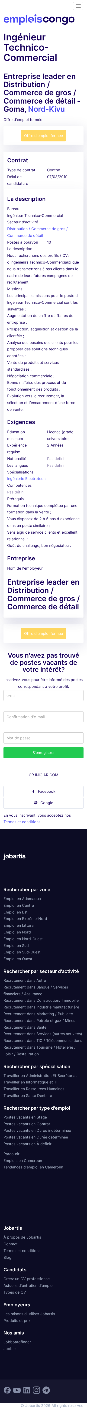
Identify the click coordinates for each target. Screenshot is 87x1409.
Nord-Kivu (46, 109)
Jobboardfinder (17, 1342)
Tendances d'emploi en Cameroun (33, 1167)
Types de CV (14, 1292)
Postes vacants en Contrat (26, 1124)
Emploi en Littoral (19, 925)
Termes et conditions (21, 821)
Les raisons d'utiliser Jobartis (29, 1313)
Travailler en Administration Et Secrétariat (40, 1075)
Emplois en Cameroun (22, 1160)
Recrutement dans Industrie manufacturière (41, 1007)
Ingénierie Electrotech (26, 478)
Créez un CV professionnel (27, 1278)
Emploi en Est (15, 912)
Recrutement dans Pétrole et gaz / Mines (39, 1020)
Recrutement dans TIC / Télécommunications (42, 1040)
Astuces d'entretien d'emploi (28, 1285)
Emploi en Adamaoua (22, 898)
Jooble (9, 1348)
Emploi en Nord (17, 932)
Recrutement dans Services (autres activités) (42, 1033)
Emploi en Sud (16, 945)
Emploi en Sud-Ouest (22, 952)
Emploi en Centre (18, 905)
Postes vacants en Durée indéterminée (37, 1130)
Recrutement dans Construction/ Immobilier (41, 1000)
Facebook (46, 791)
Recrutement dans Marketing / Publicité (38, 1013)
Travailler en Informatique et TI (30, 1082)
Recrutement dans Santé (24, 1027)
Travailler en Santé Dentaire (27, 1095)
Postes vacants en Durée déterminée (35, 1137)
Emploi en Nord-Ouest (23, 938)
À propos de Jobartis (22, 1237)
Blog (7, 1257)
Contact (10, 1244)
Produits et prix (17, 1320)
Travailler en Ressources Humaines (33, 1088)
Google (46, 802)
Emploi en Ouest (17, 958)
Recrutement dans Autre (24, 980)
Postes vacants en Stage (25, 1117)
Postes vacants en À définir (27, 1144)
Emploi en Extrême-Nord (25, 918)
